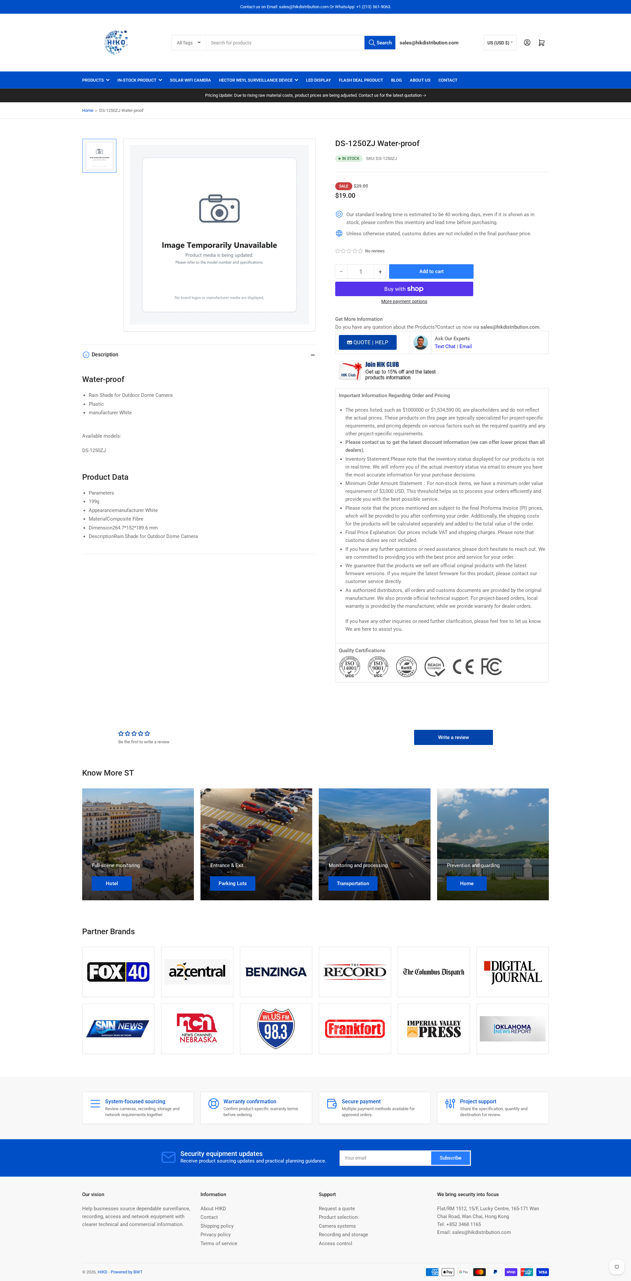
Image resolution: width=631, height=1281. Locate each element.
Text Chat (445, 346)
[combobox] (301, 42)
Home (87, 110)
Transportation (353, 883)
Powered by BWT (127, 1271)
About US (420, 80)
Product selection (338, 1217)
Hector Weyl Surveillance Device (255, 80)
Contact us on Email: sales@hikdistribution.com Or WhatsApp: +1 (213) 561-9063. (315, 6)
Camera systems (337, 1226)
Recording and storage (343, 1235)
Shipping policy (217, 1226)
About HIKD (213, 1209)
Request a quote (337, 1209)
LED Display (318, 80)
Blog (396, 80)
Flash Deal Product (361, 80)
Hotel (112, 883)
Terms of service (218, 1243)
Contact (447, 80)
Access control (335, 1243)
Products (93, 80)
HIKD (102, 1271)
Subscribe (450, 1158)
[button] (349, 251)
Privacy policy (215, 1235)
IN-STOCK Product (136, 80)
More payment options (404, 301)
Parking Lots (233, 883)
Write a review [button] (453, 737)
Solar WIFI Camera (190, 80)
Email (465, 346)
